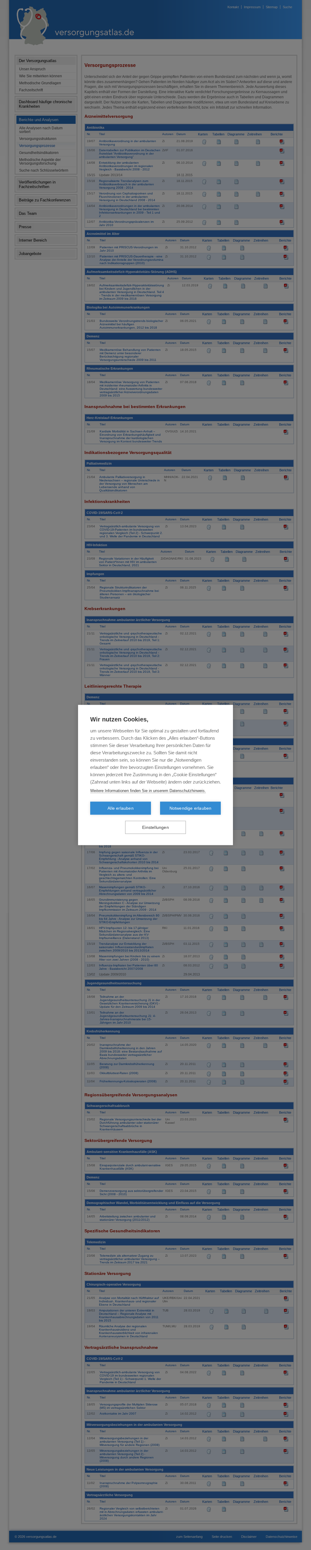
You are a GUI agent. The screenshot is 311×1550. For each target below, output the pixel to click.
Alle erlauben (121, 808)
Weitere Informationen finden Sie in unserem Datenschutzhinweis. (148, 790)
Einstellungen (155, 827)
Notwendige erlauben (190, 808)
